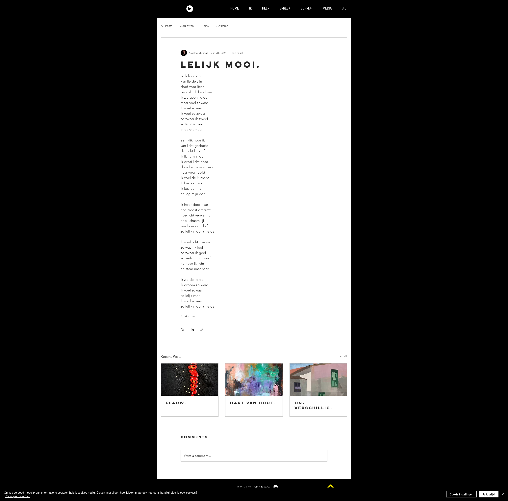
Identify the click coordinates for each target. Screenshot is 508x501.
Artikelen (222, 26)
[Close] (503, 494)
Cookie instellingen (461, 494)
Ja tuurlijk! (488, 494)
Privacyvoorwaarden (17, 496)
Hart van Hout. (253, 402)
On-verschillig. (313, 405)
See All (343, 356)
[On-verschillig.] (318, 379)
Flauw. (176, 402)
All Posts (166, 26)
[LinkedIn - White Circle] (189, 8)
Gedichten (187, 26)
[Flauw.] (189, 379)
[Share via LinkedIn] (192, 329)
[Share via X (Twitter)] (182, 329)
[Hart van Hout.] (254, 379)
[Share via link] (202, 329)
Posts (205, 26)
